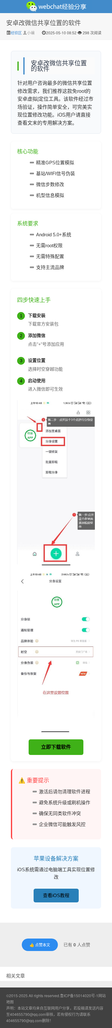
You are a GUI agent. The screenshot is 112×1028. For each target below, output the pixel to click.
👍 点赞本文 (40, 944)
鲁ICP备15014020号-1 (79, 995)
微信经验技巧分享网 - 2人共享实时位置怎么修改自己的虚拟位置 (56, 6)
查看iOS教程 (56, 895)
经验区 (17, 32)
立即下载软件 (56, 747)
